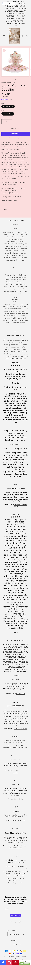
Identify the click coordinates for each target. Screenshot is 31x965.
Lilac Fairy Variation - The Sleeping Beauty (18, 846)
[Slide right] (19, 79)
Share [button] (5, 210)
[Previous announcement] (3, 13)
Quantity (4, 118)
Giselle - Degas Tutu (20, 728)
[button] (4, 36)
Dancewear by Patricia (15, 956)
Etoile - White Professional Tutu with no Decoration (15, 746)
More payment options (15, 138)
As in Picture (7, 114)
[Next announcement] (28, 13)
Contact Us (25, 963)
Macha (21, 799)
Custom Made (8, 106)
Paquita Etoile (18, 883)
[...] (12, 356)
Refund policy (22, 959)
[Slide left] (11, 79)
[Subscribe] (26, 909)
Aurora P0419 (20, 693)
